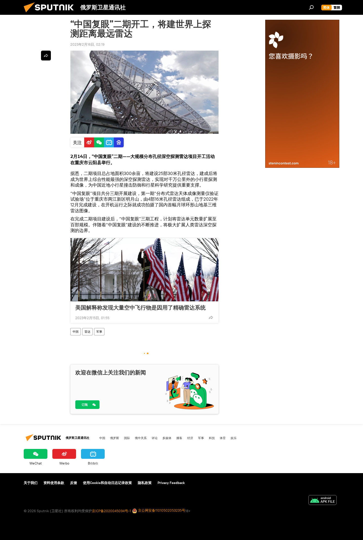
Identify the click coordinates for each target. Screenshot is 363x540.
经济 (190, 438)
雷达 (87, 331)
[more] (211, 317)
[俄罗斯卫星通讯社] (50, 13)
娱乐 (234, 438)
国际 (127, 438)
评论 (155, 438)
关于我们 (31, 483)
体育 (223, 438)
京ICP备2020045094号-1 (111, 511)
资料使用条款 (53, 483)
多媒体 (166, 438)
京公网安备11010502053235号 (161, 510)
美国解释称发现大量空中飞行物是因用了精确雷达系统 (140, 307)
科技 (212, 438)
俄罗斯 (114, 438)
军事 (99, 331)
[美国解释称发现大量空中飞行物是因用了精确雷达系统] (144, 269)
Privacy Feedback (171, 483)
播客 (179, 438)
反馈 (73, 483)
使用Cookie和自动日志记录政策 (107, 483)
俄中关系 (141, 438)
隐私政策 (145, 483)
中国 (76, 331)
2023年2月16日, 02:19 (87, 44)
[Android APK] (322, 500)
